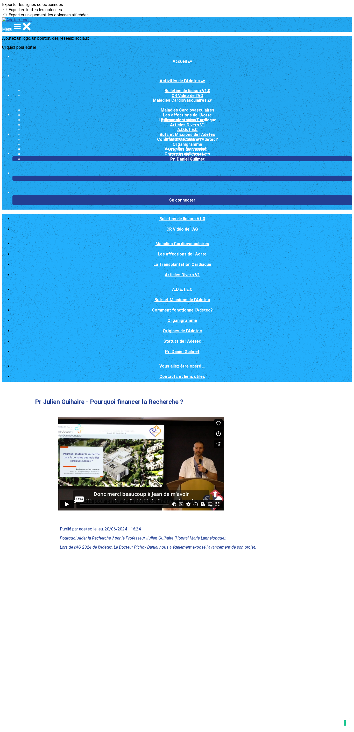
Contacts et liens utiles (187, 153)
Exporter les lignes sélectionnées (32, 4)
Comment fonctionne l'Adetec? (182, 310)
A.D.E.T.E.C (187, 129)
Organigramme (187, 144)
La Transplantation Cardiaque (182, 264)
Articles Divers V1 (187, 124)
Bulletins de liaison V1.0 (187, 90)
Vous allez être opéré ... (187, 149)
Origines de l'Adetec (182, 330)
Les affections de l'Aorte (187, 115)
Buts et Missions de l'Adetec (187, 134)
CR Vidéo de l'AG (187, 95)
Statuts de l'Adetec (182, 341)
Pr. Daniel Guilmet (187, 159)
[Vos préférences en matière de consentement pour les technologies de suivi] (345, 723)
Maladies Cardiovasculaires (187, 110)
